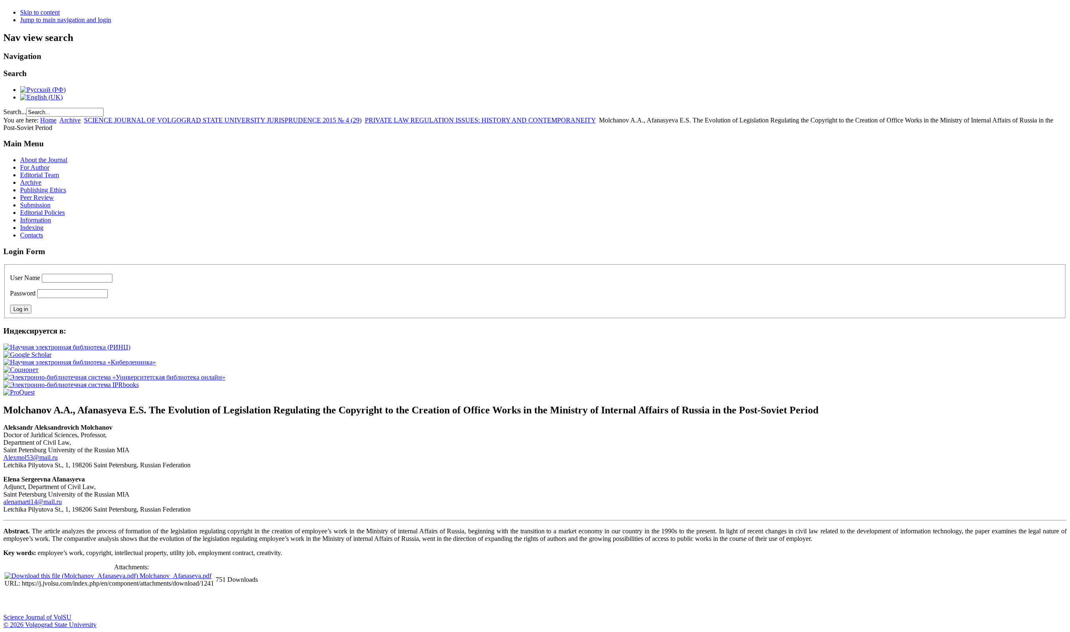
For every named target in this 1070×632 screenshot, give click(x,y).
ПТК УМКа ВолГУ (55, 601)
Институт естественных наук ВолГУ (139, 601)
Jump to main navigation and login (65, 19)
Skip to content (40, 12)
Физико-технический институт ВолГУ (97, 601)
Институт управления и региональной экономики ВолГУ (160, 601)
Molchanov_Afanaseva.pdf (175, 575)
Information (35, 220)
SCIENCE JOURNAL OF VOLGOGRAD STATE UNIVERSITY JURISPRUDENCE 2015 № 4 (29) (223, 120)
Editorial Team (39, 174)
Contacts (31, 235)
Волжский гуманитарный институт (34, 601)
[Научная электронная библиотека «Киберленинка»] (79, 362)
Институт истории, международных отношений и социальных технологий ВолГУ (243, 601)
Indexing (31, 227)
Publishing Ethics (43, 190)
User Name (25, 277)
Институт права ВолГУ (222, 601)
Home (48, 120)
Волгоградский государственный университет (13, 601)
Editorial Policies (42, 212)
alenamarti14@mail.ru (32, 501)
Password (23, 293)
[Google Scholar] (27, 354)
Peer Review (37, 197)
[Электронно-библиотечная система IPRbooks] (71, 384)
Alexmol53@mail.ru (30, 457)
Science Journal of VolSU (37, 617)
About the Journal (43, 159)
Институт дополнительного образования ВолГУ (264, 601)
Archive (70, 120)
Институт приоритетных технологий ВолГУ (118, 601)
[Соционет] (20, 369)
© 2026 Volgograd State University (50, 624)
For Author (34, 167)
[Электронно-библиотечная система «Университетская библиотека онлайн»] (114, 377)
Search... (14, 111)
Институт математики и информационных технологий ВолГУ (76, 601)
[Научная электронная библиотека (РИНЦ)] (66, 347)
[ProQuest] (19, 392)
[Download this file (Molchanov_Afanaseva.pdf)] (72, 575)
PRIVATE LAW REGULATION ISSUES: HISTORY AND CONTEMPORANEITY (480, 120)
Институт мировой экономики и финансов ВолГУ (181, 601)
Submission (35, 205)
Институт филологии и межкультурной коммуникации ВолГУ (201, 601)
